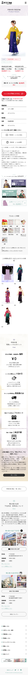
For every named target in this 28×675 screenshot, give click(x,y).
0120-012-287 (18, 99)
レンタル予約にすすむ (12, 93)
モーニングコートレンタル (9, 642)
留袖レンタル (6, 646)
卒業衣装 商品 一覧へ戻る (13, 489)
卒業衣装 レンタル (7, 634)
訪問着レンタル (6, 650)
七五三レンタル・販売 (8, 630)
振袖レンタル (6, 626)
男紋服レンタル (6, 638)
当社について (13, 614)
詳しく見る (14, 475)
